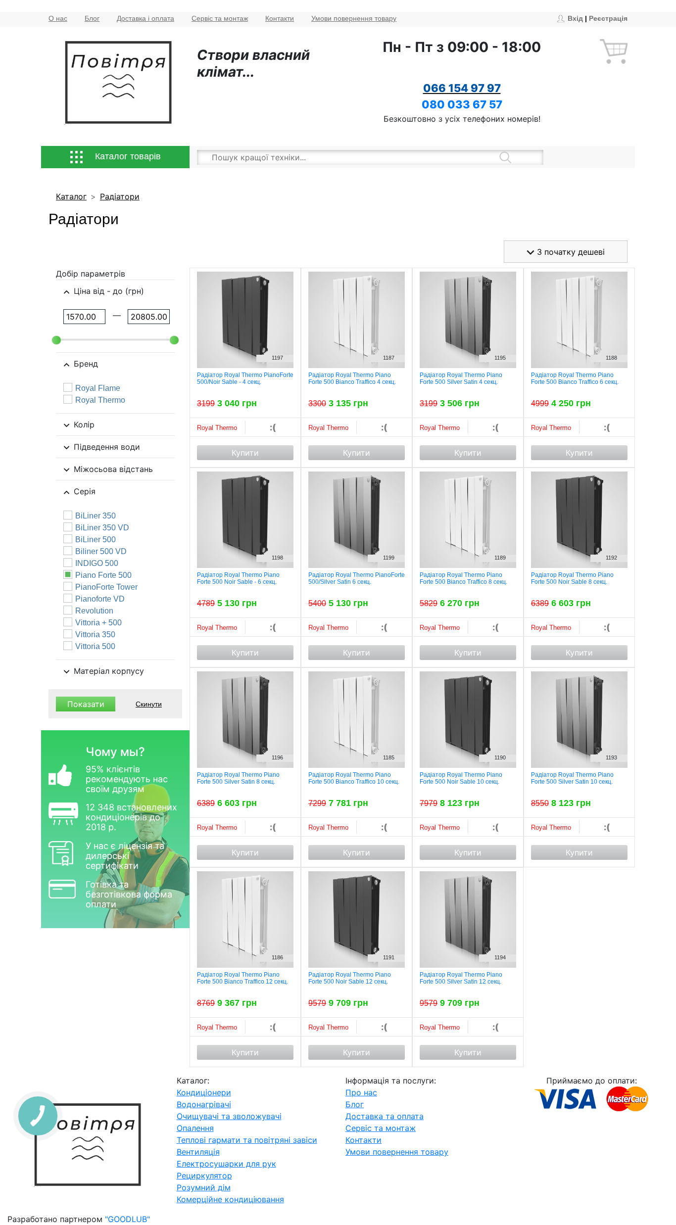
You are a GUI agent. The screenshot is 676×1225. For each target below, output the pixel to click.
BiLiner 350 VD (102, 528)
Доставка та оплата (384, 1116)
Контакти (279, 18)
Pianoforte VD (100, 599)
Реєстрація (608, 18)
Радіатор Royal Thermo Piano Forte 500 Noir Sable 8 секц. (572, 578)
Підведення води (107, 447)
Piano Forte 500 (103, 575)
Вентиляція (198, 1152)
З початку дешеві (569, 252)
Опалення (195, 1128)
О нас (57, 18)
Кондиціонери (204, 1092)
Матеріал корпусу (109, 671)
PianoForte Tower (106, 587)
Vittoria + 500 (98, 623)
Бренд (86, 364)
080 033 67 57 (462, 104)
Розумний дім (204, 1187)
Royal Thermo (100, 400)
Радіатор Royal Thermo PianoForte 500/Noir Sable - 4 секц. (245, 378)
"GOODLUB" (127, 1219)
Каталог (71, 196)
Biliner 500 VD (101, 552)
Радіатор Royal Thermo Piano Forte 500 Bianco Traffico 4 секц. (352, 378)
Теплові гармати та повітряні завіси (247, 1140)
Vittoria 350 (95, 635)
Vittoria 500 (95, 647)
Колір (84, 424)
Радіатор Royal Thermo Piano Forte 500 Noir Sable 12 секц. (349, 978)
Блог (92, 18)
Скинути (149, 704)
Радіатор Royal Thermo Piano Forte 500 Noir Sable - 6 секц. (238, 578)
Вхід (575, 18)
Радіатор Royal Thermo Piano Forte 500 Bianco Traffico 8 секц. (463, 578)
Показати (85, 704)
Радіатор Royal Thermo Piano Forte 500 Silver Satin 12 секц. (461, 978)
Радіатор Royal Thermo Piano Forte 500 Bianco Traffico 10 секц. (353, 778)
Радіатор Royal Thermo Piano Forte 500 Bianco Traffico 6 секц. (575, 378)
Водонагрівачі (204, 1104)
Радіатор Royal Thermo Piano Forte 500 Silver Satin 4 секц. (461, 378)
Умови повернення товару (353, 18)
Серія (85, 491)
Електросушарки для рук (226, 1164)
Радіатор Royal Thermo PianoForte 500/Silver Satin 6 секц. (356, 578)
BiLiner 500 (95, 540)
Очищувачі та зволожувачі (229, 1116)
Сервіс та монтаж (220, 18)
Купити (245, 453)
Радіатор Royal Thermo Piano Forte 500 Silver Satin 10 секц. (572, 778)
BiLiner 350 (95, 516)
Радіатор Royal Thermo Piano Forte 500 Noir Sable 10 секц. (461, 778)
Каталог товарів (127, 156)
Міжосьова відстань (113, 469)
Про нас (361, 1092)
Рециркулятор (204, 1175)
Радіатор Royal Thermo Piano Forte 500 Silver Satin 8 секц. (238, 778)
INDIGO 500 (96, 563)
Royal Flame (97, 388)
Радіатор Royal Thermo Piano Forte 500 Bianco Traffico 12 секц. (242, 978)
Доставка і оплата (145, 18)
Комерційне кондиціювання (230, 1199)
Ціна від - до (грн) (109, 291)
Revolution (94, 611)
